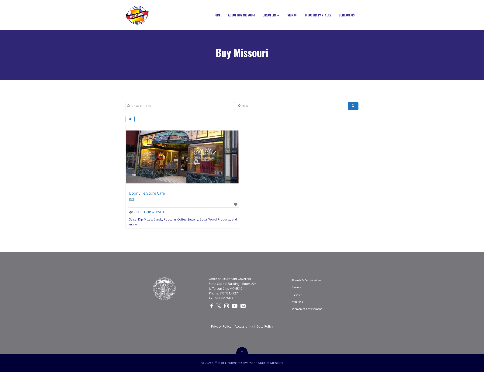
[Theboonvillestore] (131, 199)
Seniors (296, 287)
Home (217, 15)
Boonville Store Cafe (147, 193)
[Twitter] (218, 305)
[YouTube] (235, 305)
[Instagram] (226, 305)
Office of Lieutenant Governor (230, 279)
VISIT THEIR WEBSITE (149, 212)
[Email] (243, 305)
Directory (269, 15)
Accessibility (244, 326)
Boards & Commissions (306, 280)
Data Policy (264, 326)
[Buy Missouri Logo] (137, 15)
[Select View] (130, 119)
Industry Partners (318, 15)
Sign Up (292, 15)
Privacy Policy (221, 326)
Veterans (297, 302)
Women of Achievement (307, 309)
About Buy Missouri (241, 15)
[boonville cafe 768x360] (182, 157)
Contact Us (347, 15)
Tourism (297, 294)
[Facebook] (211, 305)
